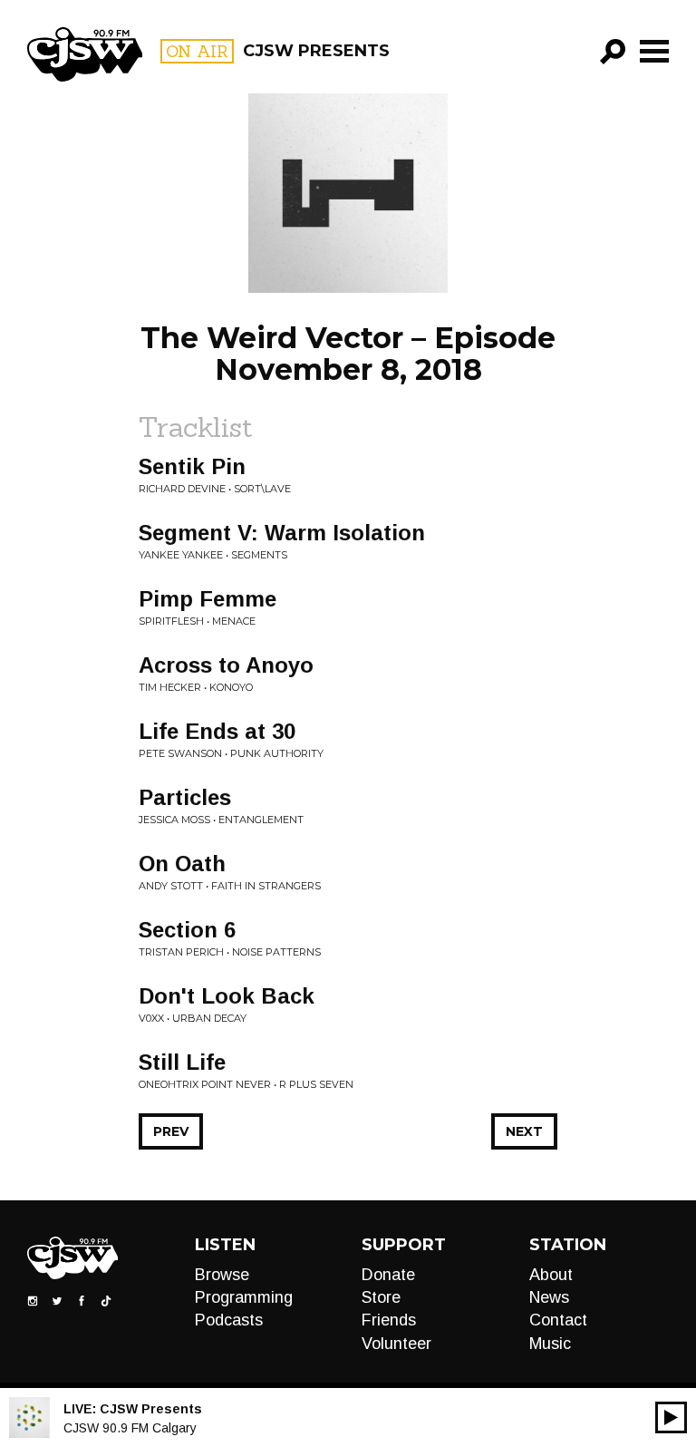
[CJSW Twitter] (57, 1299)
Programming (244, 1297)
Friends (389, 1320)
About (551, 1275)
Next (524, 1131)
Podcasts (229, 1320)
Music (550, 1344)
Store (381, 1297)
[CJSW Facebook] (81, 1299)
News (549, 1297)
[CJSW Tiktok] (106, 1299)
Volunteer (396, 1344)
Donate (388, 1275)
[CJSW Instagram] (32, 1299)
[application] (671, 1417)
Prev (170, 1131)
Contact (558, 1320)
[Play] (671, 1417)
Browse (222, 1275)
